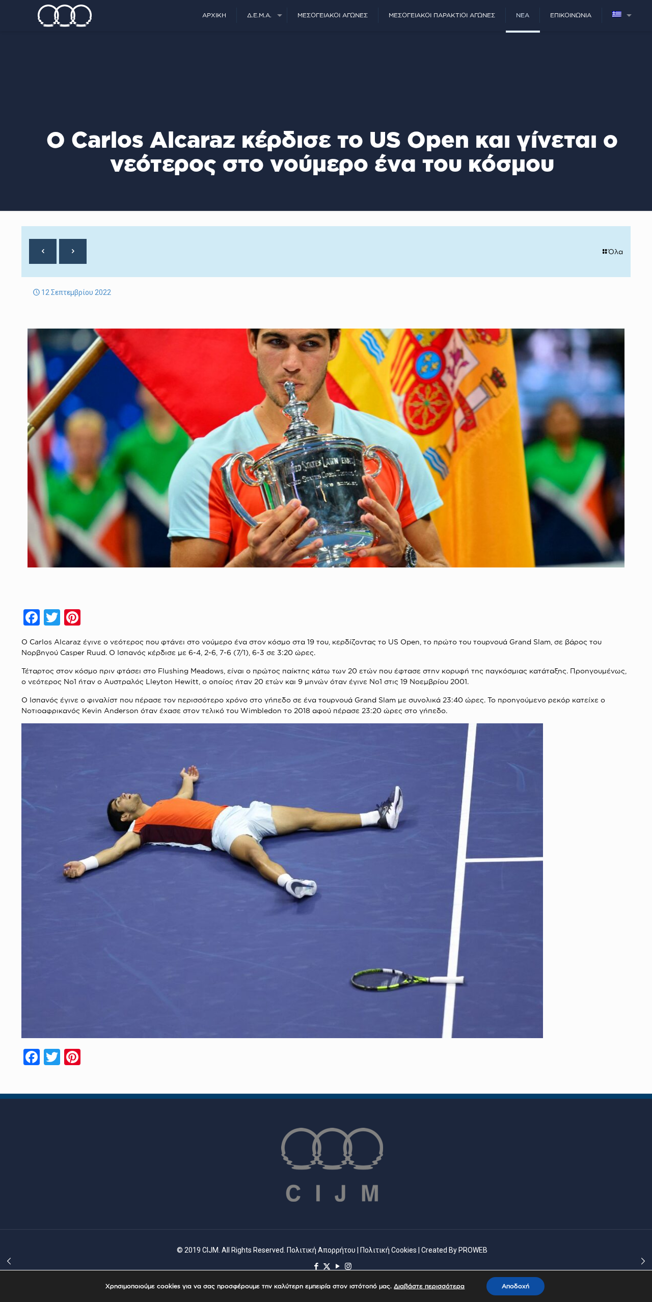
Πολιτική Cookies (388, 1250)
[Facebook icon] (316, 1266)
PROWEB (472, 1250)
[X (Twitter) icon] (327, 1266)
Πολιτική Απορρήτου (321, 1250)
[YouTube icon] (337, 1266)
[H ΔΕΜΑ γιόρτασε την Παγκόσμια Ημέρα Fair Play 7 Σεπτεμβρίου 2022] (9, 1261)
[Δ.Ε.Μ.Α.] (65, 15)
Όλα (615, 251)
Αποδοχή (515, 1286)
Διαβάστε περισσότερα (429, 1286)
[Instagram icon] (348, 1266)
